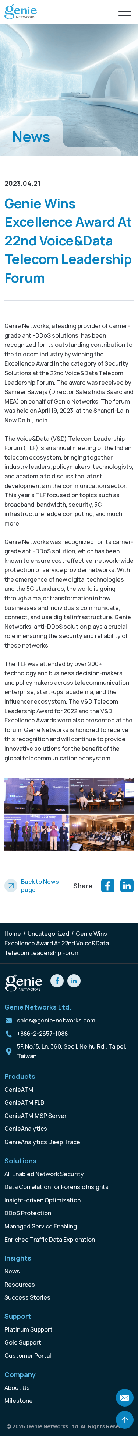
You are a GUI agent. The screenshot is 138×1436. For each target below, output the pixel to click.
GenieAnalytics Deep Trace (42, 1142)
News (12, 1271)
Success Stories (27, 1297)
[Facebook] (107, 885)
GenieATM (18, 1089)
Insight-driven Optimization (42, 1200)
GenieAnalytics (25, 1129)
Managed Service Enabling (40, 1226)
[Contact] (125, 1398)
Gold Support (22, 1342)
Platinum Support (28, 1329)
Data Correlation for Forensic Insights (56, 1187)
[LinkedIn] (127, 885)
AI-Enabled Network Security (44, 1174)
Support (17, 1316)
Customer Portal (27, 1356)
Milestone (18, 1401)
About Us (17, 1388)
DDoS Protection (27, 1213)
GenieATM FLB (24, 1102)
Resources (19, 1284)
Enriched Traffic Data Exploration (49, 1239)
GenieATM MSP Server (35, 1116)
